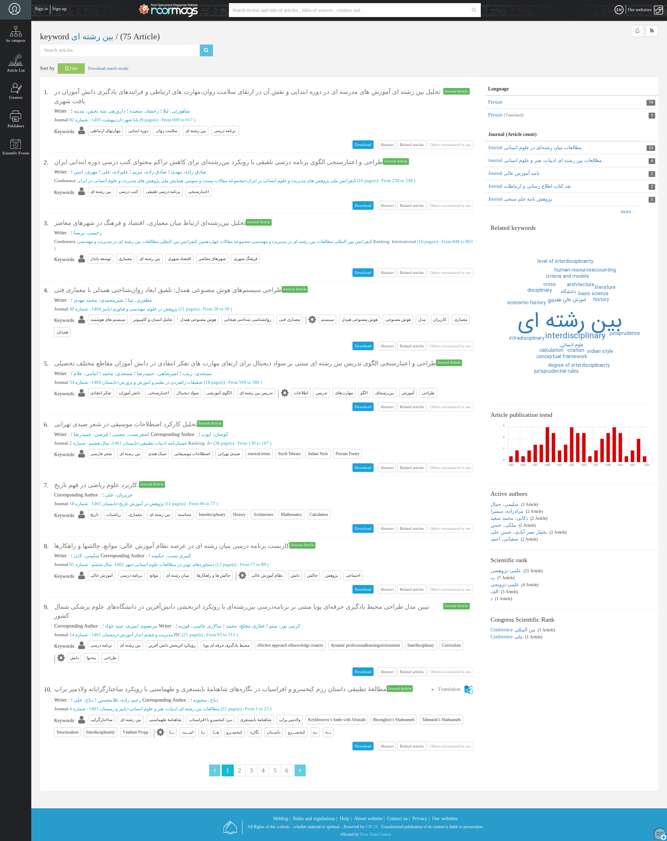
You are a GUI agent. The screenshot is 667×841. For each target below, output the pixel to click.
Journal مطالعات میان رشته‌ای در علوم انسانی (535, 147)
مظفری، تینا (140, 300)
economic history (526, 303)
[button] (451, 689)
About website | (369, 818)
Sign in (41, 8)
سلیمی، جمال (505, 504)
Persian (495, 102)
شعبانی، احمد (505, 539)
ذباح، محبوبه (205, 700)
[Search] (474, 10)
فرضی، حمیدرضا (91, 434)
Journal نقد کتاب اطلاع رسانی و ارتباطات (529, 186)
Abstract (387, 145)
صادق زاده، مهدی (188, 172)
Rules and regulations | (315, 818)
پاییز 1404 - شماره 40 (89, 309)
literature (605, 287)
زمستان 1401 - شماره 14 (93, 634)
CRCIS (372, 826)
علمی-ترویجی (505, 584)
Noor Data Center (374, 834)
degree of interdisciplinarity (579, 365)
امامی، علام (86, 373)
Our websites (445, 818)
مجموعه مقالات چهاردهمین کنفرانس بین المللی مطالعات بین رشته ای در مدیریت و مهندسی (163, 241)
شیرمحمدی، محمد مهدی (99, 300)
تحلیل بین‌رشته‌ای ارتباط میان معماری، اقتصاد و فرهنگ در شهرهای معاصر (150, 222)
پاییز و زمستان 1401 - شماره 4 (98, 708)
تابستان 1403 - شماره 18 (93, 503)
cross (549, 284)
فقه (557, 300)
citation (575, 350)
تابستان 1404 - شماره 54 (93, 382)
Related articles (412, 145)
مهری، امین (86, 172)
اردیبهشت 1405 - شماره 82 (95, 119)
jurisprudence (625, 333)
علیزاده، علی (115, 172)
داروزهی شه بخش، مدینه (99, 111)
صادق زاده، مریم (149, 172)
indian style (600, 351)
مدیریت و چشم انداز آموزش (146, 634)
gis (551, 301)
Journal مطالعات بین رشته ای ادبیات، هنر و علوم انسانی (545, 160)
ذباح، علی (83, 700)
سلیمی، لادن (86, 555)
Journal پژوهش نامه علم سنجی (520, 199)
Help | (346, 818)
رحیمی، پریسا (88, 232)
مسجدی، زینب (197, 373)
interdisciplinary (575, 336)
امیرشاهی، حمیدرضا (157, 373)
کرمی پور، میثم (284, 626)
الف (495, 591)
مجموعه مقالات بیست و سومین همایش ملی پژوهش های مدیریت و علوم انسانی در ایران (160, 180)
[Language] (619, 10)
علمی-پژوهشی (506, 570)
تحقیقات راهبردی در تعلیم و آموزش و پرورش (161, 382)
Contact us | (398, 818)
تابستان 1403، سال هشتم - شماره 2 (103, 443)
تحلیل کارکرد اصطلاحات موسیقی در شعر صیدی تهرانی (125, 424)
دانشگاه (568, 292)
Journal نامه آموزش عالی (514, 173)
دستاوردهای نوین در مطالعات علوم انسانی (174, 564)
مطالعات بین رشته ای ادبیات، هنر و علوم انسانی (174, 708)
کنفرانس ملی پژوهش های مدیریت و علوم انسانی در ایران (301, 180)
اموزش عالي (574, 300)
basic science (593, 294)
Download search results (108, 68)
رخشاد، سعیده (144, 111)
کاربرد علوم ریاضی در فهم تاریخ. (96, 485)
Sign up (59, 8)
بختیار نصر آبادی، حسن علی (520, 532)
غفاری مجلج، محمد (245, 626)
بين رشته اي (570, 321)
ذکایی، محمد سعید (510, 518)
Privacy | (421, 818)
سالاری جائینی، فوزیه (200, 626)
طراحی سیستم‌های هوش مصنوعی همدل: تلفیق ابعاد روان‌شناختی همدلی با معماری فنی (168, 289)
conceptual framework (561, 357)
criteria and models (567, 276)
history (601, 300)
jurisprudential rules (556, 371)
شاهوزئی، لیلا (176, 111)
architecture (580, 285)
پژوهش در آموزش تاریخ (141, 503)
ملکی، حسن (504, 525)
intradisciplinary (526, 338)
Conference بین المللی (514, 629)
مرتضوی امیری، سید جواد (131, 626)
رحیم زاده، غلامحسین (119, 700)
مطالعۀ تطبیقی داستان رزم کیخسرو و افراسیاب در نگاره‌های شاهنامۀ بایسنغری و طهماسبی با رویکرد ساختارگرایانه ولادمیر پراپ (220, 689)
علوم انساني (572, 345)
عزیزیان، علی (119, 495)
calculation (551, 350)
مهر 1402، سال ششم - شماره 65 (100, 564)
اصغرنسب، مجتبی (130, 434)
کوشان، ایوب (214, 434)
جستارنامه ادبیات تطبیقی (163, 443)
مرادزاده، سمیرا (508, 511)
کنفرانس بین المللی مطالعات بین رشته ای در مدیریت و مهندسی (312, 241)
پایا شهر (131, 119)
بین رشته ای (93, 36)
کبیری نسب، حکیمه (171, 555)
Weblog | (281, 818)
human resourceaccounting (585, 270)
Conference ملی (507, 636)
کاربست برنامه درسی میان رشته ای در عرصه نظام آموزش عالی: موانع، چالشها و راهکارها (171, 545)
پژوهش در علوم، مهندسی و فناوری (145, 309)
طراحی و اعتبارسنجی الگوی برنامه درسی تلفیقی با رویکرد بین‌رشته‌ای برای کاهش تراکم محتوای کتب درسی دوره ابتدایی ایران (218, 162)
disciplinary (539, 290)
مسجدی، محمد (117, 373)
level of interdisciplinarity (565, 261)
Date (73, 68)
